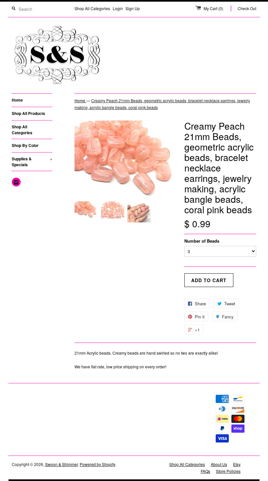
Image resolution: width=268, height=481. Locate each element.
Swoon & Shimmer (61, 464)
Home (17, 100)
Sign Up (133, 8)
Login (118, 8)
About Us (219, 464)
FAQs (205, 471)
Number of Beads (201, 241)
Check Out (247, 8)
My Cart (213, 8)
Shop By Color (25, 145)
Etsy (237, 464)
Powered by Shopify (97, 464)
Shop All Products (28, 113)
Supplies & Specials (32, 162)
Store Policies (228, 471)
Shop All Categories (92, 8)
